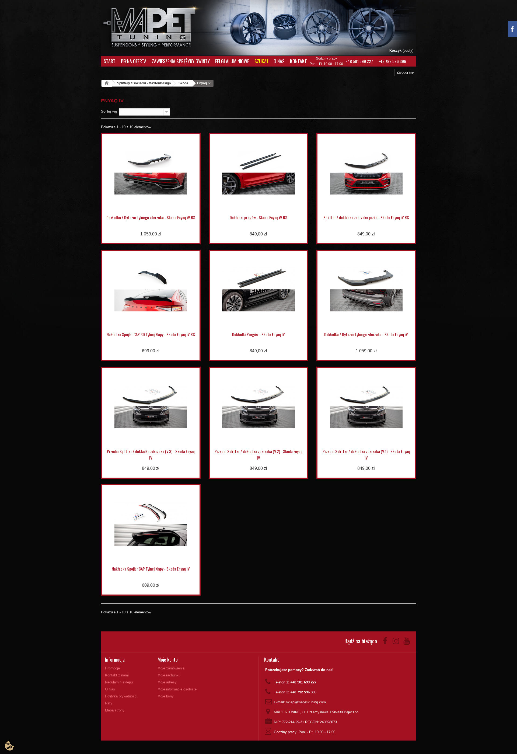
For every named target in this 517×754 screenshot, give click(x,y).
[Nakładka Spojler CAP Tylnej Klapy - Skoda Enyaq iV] (150, 524)
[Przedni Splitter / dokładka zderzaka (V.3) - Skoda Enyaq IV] (150, 406)
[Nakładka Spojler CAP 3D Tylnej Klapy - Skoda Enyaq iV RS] (150, 289)
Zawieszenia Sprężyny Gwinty (181, 61)
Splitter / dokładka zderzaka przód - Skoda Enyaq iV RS (366, 217)
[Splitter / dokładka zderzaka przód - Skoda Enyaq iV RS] (366, 172)
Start (110, 61)
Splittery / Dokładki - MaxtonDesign (144, 83)
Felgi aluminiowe (232, 61)
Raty (108, 703)
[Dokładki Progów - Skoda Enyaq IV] (258, 289)
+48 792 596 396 (392, 61)
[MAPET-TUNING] (156, 26)
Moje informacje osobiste (177, 689)
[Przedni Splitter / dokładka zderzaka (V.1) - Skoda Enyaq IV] (366, 406)
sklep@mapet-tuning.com (306, 702)
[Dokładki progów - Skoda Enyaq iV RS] (258, 172)
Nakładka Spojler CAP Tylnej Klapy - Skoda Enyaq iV (151, 569)
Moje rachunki (168, 675)
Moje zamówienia (171, 668)
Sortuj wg (109, 111)
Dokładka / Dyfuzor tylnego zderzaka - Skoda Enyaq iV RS (150, 217)
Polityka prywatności (121, 696)
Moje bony (166, 696)
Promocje (112, 668)
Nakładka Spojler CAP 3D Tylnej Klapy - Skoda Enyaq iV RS (151, 334)
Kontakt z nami (117, 675)
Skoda (183, 83)
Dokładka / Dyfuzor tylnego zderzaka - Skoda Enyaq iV (366, 334)
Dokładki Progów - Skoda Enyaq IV (258, 334)
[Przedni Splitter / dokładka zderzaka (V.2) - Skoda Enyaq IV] (258, 406)
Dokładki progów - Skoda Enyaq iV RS (258, 217)
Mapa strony (114, 710)
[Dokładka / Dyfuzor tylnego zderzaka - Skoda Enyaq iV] (366, 289)
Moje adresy (167, 682)
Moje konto (168, 659)
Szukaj (261, 61)
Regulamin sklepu (119, 682)
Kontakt (298, 61)
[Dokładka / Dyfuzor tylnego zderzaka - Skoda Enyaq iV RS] (150, 172)
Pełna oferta (133, 61)
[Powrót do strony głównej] (107, 83)
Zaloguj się (405, 72)
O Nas (279, 61)
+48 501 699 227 (359, 61)
